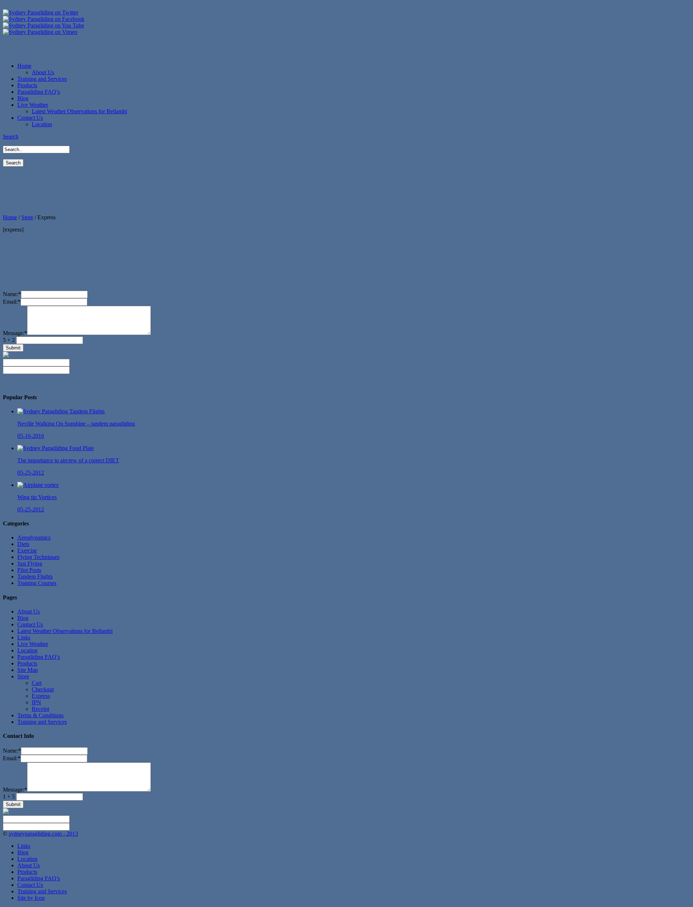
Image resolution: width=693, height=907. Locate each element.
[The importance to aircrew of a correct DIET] (55, 448)
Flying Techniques (38, 557)
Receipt (40, 709)
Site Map (27, 670)
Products (27, 663)
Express (41, 696)
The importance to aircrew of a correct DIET (68, 460)
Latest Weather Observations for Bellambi (79, 111)
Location (42, 124)
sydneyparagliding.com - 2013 (43, 834)
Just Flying (29, 563)
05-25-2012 (30, 473)
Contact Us (30, 624)
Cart (37, 683)
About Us (43, 72)
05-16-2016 (30, 436)
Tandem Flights (35, 576)
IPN (36, 702)
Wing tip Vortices (37, 497)
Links (23, 637)
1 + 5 (9, 796)
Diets (23, 544)
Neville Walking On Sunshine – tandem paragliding (76, 424)
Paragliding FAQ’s (38, 657)
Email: (12, 302)
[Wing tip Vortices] (38, 485)
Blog (23, 618)
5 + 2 (9, 340)
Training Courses (36, 583)
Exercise (27, 550)
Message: (15, 333)
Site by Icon (31, 898)
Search (10, 136)
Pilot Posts (29, 570)
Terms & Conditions (40, 715)
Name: (12, 294)
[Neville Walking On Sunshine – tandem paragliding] (61, 411)
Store (27, 217)
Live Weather (32, 644)
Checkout (43, 689)
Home (10, 217)
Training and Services (42, 722)
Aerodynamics (34, 537)
